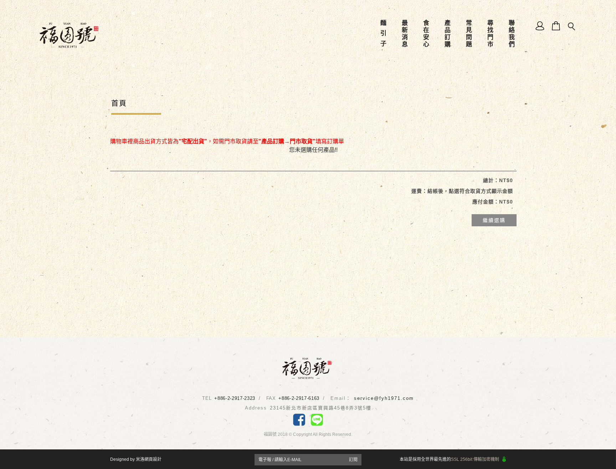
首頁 (119, 103)
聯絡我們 (511, 34)
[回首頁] (69, 35)
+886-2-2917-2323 (234, 398)
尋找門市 (490, 34)
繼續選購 (494, 220)
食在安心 (425, 34)
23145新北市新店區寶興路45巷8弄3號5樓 (320, 408)
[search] (572, 27)
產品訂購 (447, 34)
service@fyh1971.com (384, 398)
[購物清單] (556, 25)
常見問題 (468, 34)
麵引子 (383, 34)
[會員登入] (540, 25)
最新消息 (404, 34)
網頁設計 (152, 459)
